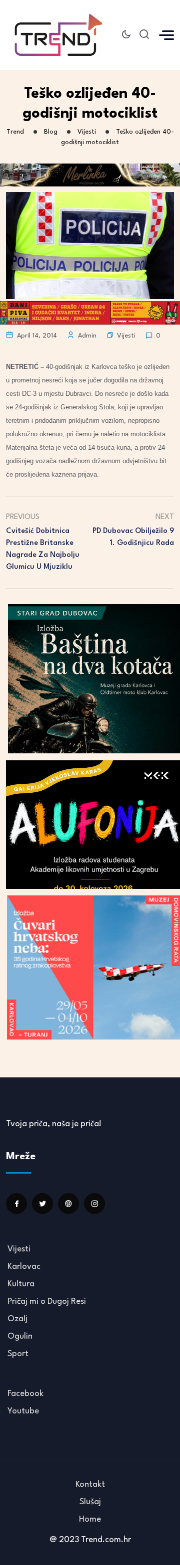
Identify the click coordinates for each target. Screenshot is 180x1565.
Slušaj (90, 1502)
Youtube (23, 1411)
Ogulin (20, 1336)
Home (90, 1519)
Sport (18, 1354)
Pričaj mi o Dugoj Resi (47, 1301)
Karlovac (24, 1266)
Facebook (26, 1394)
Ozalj (18, 1319)
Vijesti (126, 336)
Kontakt (90, 1484)
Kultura (21, 1284)
